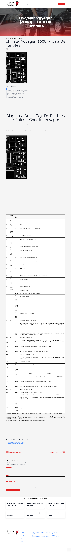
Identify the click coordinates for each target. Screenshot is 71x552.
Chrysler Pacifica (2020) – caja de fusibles (16, 91)
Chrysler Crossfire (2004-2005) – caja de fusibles (17, 90)
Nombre (8, 475)
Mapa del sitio (47, 4)
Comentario (9, 467)
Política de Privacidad (56, 536)
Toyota (22, 536)
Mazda (22, 535)
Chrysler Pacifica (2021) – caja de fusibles (16, 93)
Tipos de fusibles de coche (37, 538)
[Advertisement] (35, 105)
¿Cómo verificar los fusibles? (37, 535)
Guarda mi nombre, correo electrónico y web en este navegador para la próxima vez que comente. (28, 487)
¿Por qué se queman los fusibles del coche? (40, 536)
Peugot (22, 532)
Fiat (21, 538)
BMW (22, 542)
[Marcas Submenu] (35, 4)
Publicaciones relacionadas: (13, 89)
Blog (26, 4)
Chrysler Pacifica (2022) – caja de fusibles (16, 94)
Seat (22, 541)
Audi (22, 533)
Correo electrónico (11, 481)
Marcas (32, 4)
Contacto (39, 4)
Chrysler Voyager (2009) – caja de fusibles (16, 96)
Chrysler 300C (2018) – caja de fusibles (15, 97)
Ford (22, 539)
